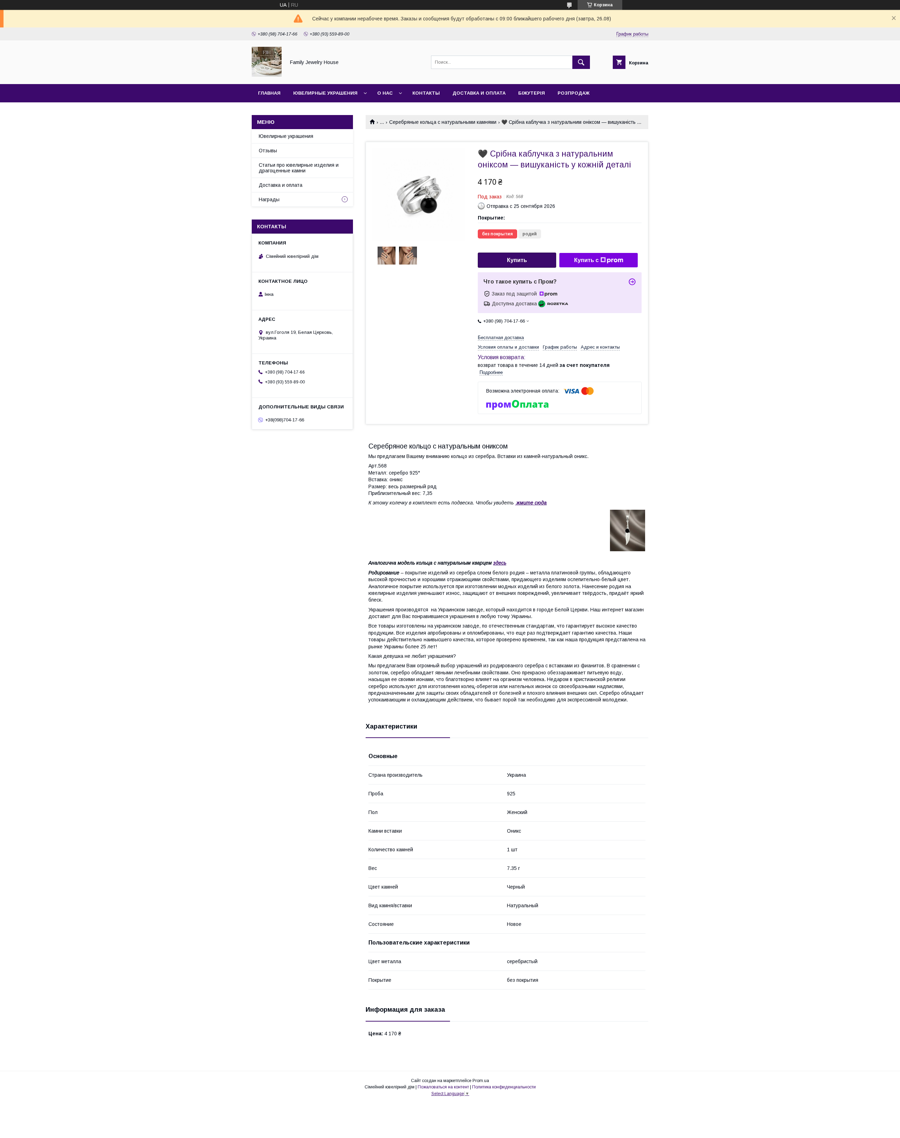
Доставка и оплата (479, 93)
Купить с (586, 260)
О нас (385, 93)
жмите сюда (531, 503)
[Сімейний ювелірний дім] (267, 75)
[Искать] (581, 62)
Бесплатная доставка (501, 337)
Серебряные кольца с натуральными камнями (442, 122)
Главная (269, 93)
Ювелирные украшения (325, 93)
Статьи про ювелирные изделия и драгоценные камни (299, 167)
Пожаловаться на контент (443, 1087)
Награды (269, 199)
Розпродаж (574, 93)
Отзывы (268, 150)
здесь (499, 563)
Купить (517, 260)
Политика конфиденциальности (504, 1087)
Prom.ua (480, 1080)
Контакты (426, 93)
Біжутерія (531, 93)
